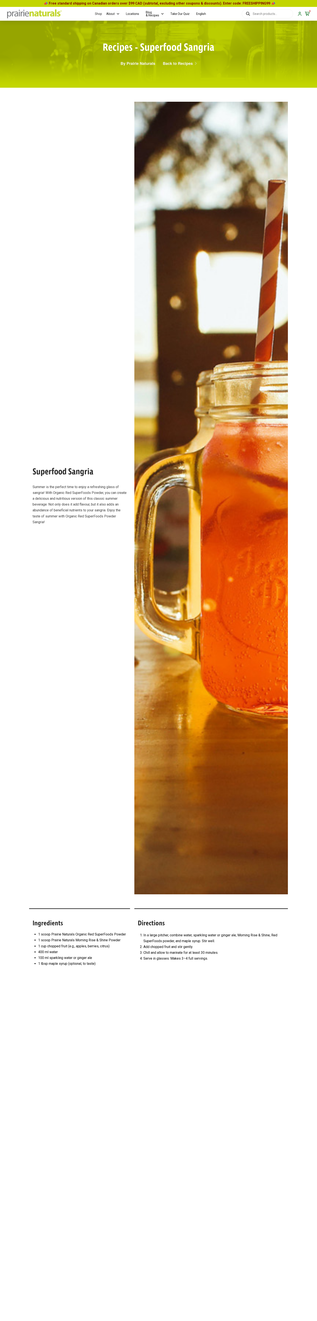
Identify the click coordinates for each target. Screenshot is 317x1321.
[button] (98, 13)
